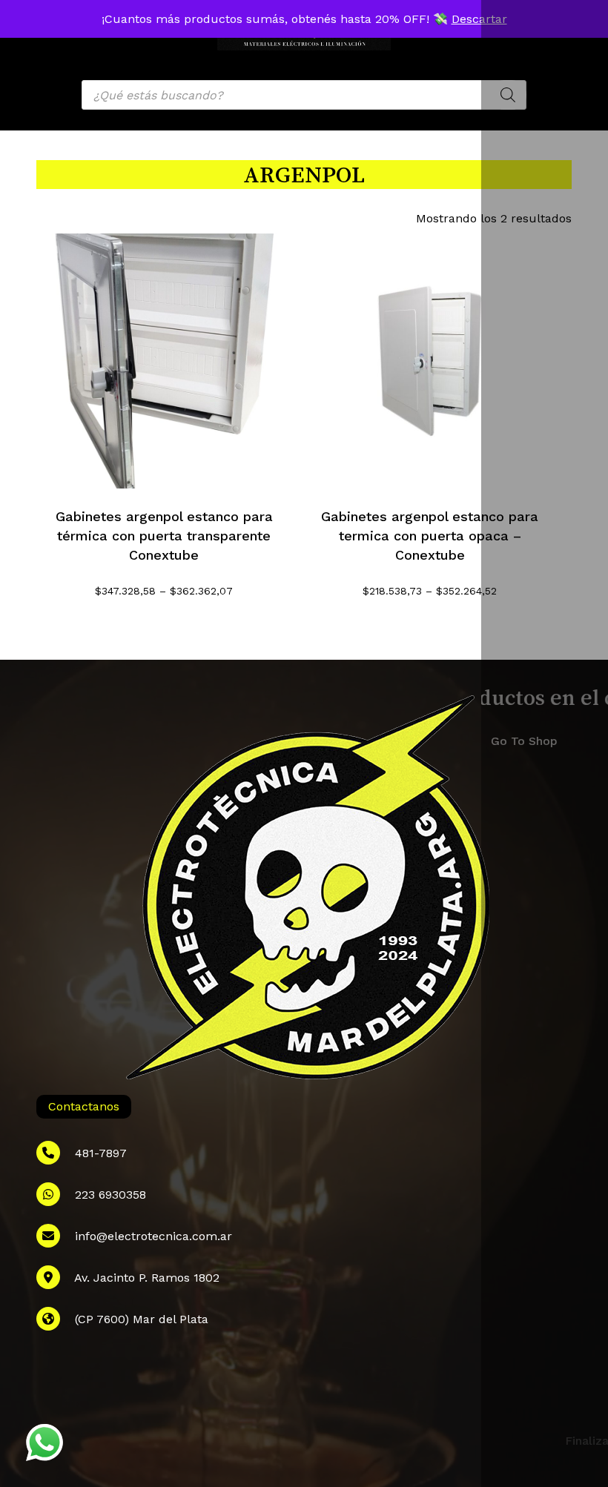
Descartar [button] (479, 19)
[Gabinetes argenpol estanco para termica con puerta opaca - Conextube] (430, 361)
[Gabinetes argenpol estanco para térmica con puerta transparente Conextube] (163, 361)
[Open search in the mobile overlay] (304, 95)
